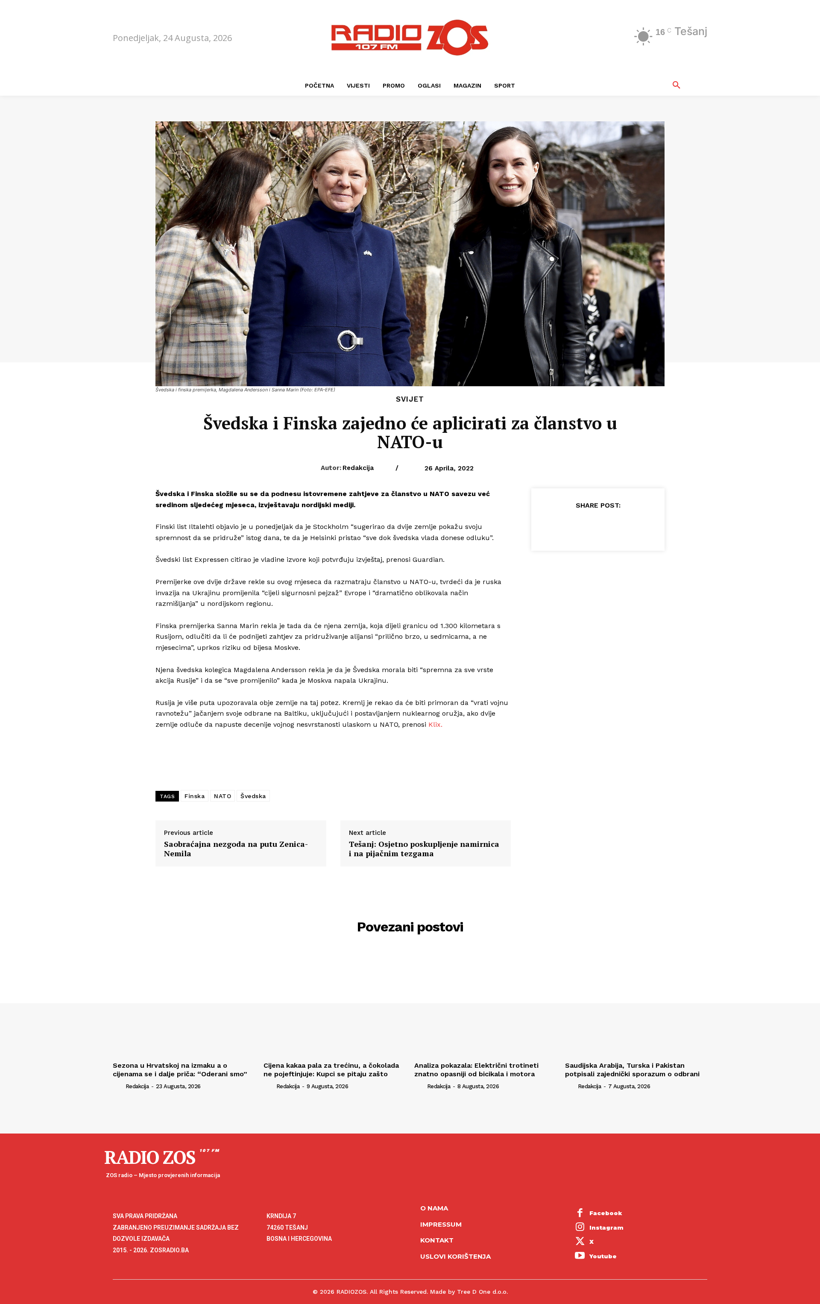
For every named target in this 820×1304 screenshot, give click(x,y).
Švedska (253, 796)
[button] (676, 85)
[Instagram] (580, 1228)
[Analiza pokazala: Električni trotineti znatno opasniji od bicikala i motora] (485, 1004)
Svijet (410, 399)
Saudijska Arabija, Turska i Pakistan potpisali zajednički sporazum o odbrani (632, 1069)
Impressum (441, 1224)
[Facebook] (558, 526)
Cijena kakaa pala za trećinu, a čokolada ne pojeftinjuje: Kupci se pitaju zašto (331, 1069)
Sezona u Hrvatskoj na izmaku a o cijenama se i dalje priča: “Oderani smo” (180, 1069)
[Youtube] (580, 1257)
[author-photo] (118, 1086)
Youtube (603, 1256)
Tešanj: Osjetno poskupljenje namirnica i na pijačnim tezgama (424, 849)
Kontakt (437, 1240)
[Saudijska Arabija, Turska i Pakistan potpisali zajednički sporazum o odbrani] (636, 1004)
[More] (637, 526)
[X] (577, 526)
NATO (222, 796)
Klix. (435, 724)
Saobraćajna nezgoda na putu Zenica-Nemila (236, 849)
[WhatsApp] (617, 526)
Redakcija (358, 468)
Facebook (605, 1213)
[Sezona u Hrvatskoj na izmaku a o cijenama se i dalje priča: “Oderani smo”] (184, 1004)
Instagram (606, 1227)
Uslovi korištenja (455, 1256)
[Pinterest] (597, 526)
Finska (194, 796)
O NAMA (434, 1208)
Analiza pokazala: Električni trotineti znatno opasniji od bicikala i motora (476, 1069)
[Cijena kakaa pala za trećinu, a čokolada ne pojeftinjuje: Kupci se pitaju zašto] (335, 1004)
